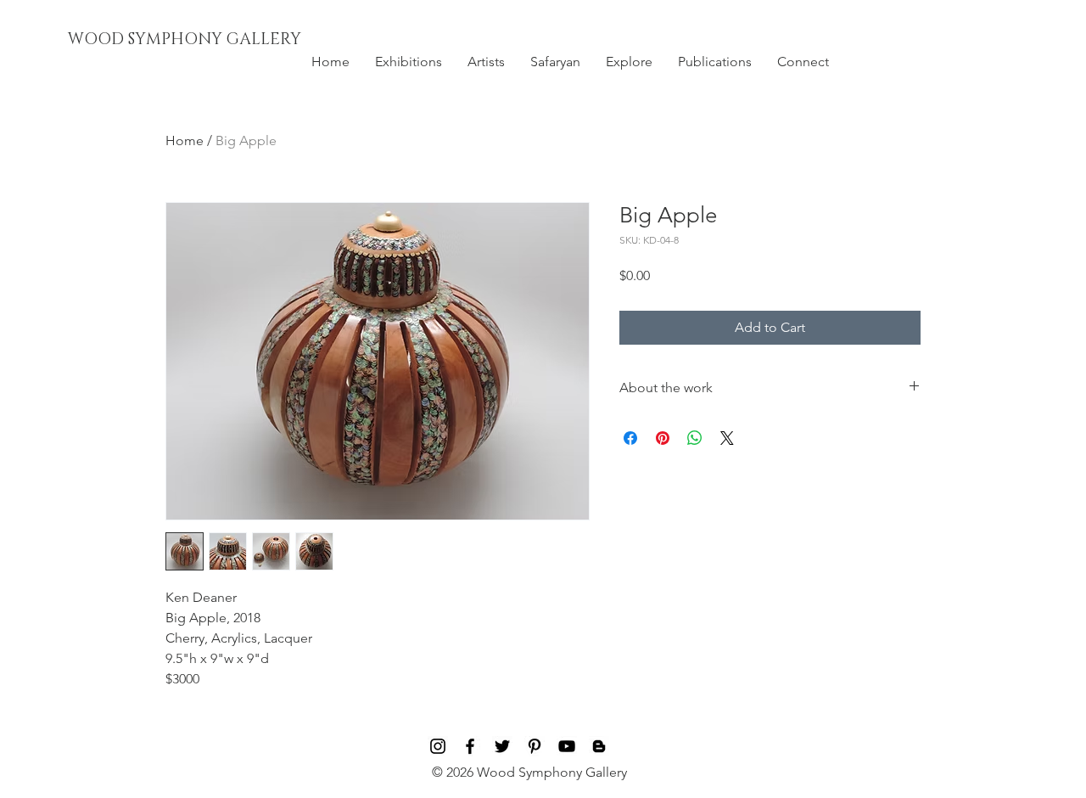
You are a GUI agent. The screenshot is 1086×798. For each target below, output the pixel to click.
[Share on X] (727, 438)
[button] (408, 62)
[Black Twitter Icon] (502, 746)
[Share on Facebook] (630, 438)
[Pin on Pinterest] (662, 438)
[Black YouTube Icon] (567, 746)
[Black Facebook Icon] (470, 746)
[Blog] (599, 746)
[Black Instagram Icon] (438, 746)
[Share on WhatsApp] (695, 438)
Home (184, 140)
